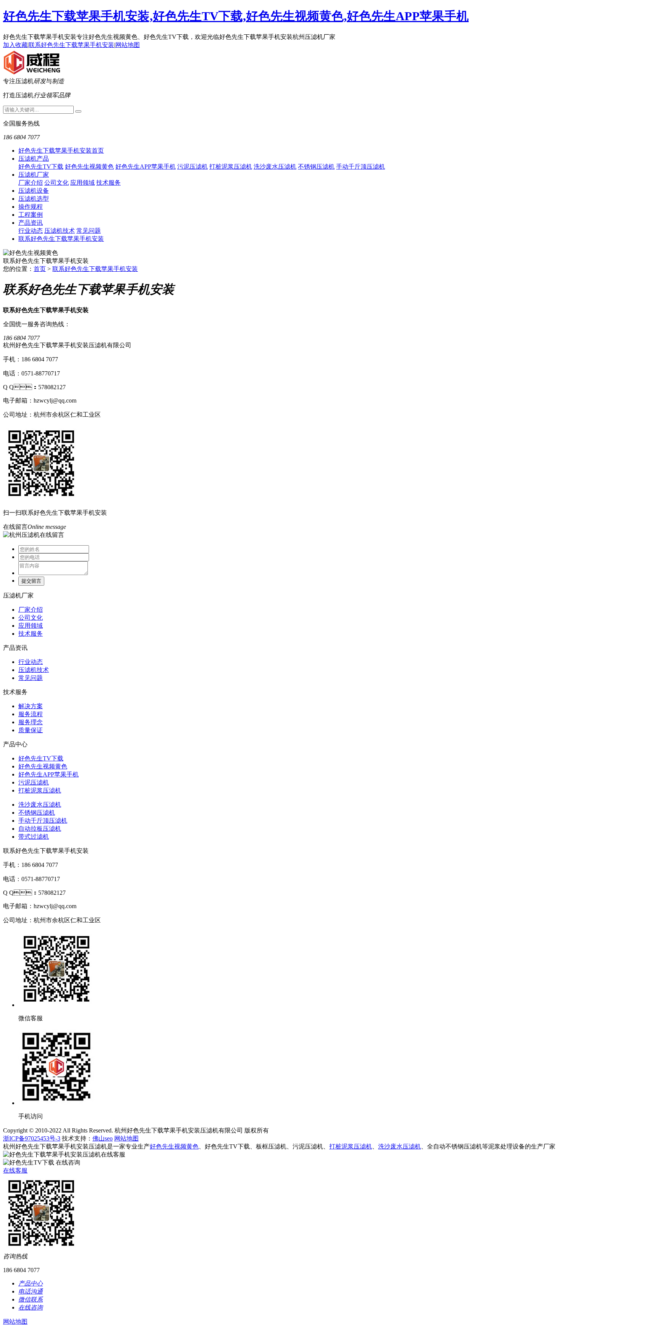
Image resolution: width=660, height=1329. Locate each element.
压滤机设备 (33, 190)
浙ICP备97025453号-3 (31, 1138)
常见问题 (88, 230)
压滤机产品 (33, 158)
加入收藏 (15, 45)
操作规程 (30, 206)
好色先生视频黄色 (89, 166)
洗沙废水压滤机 (275, 166)
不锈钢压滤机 (316, 166)
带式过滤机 (33, 836)
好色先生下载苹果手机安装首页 (61, 150)
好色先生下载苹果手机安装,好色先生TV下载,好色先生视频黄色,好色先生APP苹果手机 (236, 16)
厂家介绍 (30, 182)
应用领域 (82, 182)
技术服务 (108, 182)
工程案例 (30, 214)
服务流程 (30, 714)
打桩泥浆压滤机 (230, 166)
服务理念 (30, 722)
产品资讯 (30, 222)
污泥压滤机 (192, 166)
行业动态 (30, 230)
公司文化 (56, 182)
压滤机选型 (33, 198)
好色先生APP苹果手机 (145, 166)
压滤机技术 (59, 230)
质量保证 (30, 730)
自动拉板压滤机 (39, 828)
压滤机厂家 (33, 174)
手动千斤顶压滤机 (360, 166)
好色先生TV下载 (40, 166)
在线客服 (15, 1170)
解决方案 (30, 706)
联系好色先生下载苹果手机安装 (71, 45)
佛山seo (102, 1138)
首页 (40, 269)
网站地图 (127, 45)
